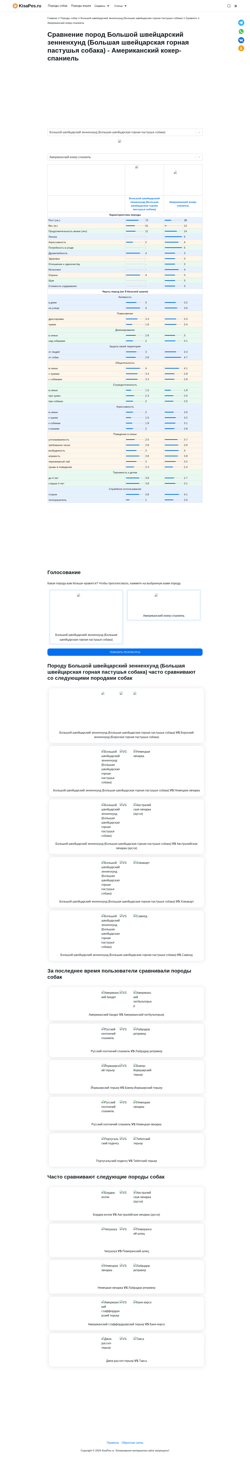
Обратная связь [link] (132, 1442)
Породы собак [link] (57, 5)
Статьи (118, 5)
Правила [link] (113, 1442)
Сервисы (100, 5)
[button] (126, 715)
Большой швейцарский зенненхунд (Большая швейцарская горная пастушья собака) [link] (132, 18)
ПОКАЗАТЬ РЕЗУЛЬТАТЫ (125, 652)
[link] (126, 715)
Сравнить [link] (191, 18)
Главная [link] (52, 18)
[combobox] (49, 132)
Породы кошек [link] (81, 5)
